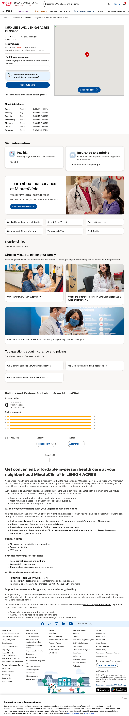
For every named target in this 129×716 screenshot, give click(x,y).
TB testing (15, 577)
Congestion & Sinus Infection (21, 231)
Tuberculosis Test (56, 231)
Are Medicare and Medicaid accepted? (86, 365)
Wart (12, 564)
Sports (23, 527)
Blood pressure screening (60, 530)
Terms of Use (88, 713)
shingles (43, 583)
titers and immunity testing (35, 577)
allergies (60, 524)
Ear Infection (94, 231)
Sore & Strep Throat (57, 222)
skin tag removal (27, 564)
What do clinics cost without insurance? (26, 377)
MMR (68, 583)
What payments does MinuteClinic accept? (28, 365)
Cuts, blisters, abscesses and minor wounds (31, 567)
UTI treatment (103, 521)
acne (29, 561)
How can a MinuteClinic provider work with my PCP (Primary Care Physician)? (44, 339)
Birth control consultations (23, 544)
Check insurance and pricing (84, 164)
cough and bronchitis (37, 521)
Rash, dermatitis (18, 561)
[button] (89, 57)
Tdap (61, 583)
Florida (28, 18)
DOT (46, 527)
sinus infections (84, 521)
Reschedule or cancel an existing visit (27, 94)
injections (45, 544)
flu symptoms (68, 521)
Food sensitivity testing (21, 580)
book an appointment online (97, 604)
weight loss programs (20, 533)
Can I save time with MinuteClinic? (24, 296)
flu (36, 583)
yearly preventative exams (66, 527)
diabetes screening (83, 530)
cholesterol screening (105, 530)
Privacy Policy (73, 713)
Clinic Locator (17, 18)
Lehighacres (38, 18)
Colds (23, 521)
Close (124, 698)
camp (31, 527)
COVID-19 (53, 583)
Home (6, 18)
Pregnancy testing (19, 547)
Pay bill (13, 161)
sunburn (41, 561)
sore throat (54, 521)
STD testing (16, 550)
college (38, 527)
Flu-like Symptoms (97, 222)
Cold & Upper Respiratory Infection (24, 222)
